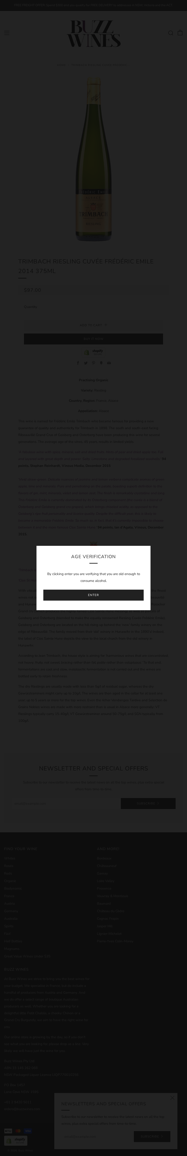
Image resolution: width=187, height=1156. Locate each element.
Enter (93, 595)
